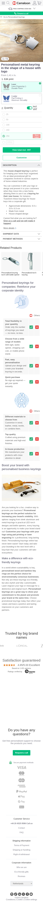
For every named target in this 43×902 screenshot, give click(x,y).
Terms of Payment (21, 845)
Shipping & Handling (21, 850)
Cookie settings (30, 900)
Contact (21, 828)
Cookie (19, 900)
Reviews (21, 876)
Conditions (10, 900)
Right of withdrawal (21, 854)
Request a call (21, 753)
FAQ (21, 832)
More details (8, 228)
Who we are (21, 867)
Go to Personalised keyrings (14, 17)
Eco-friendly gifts (21, 872)
